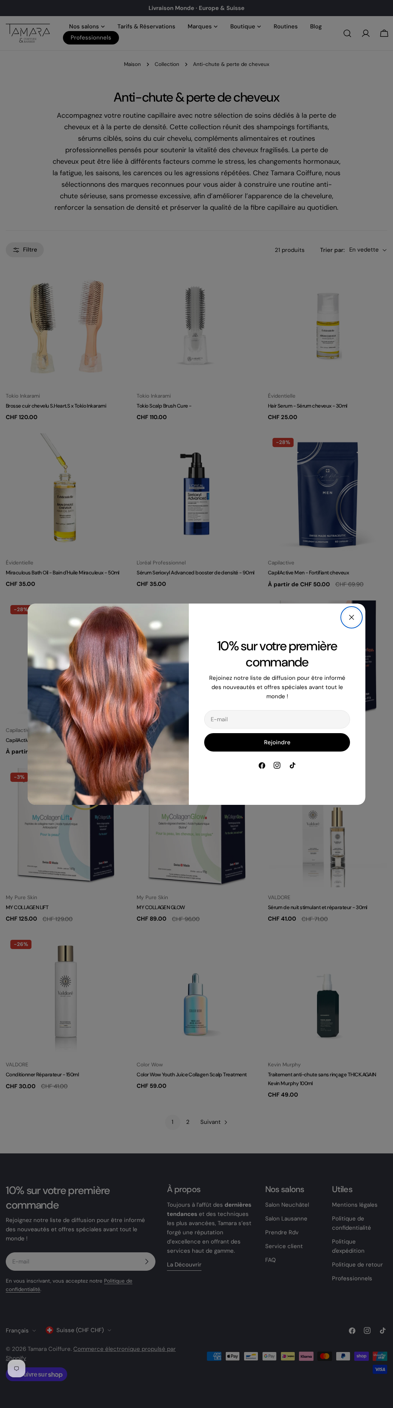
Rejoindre (277, 742)
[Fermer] (351, 617)
